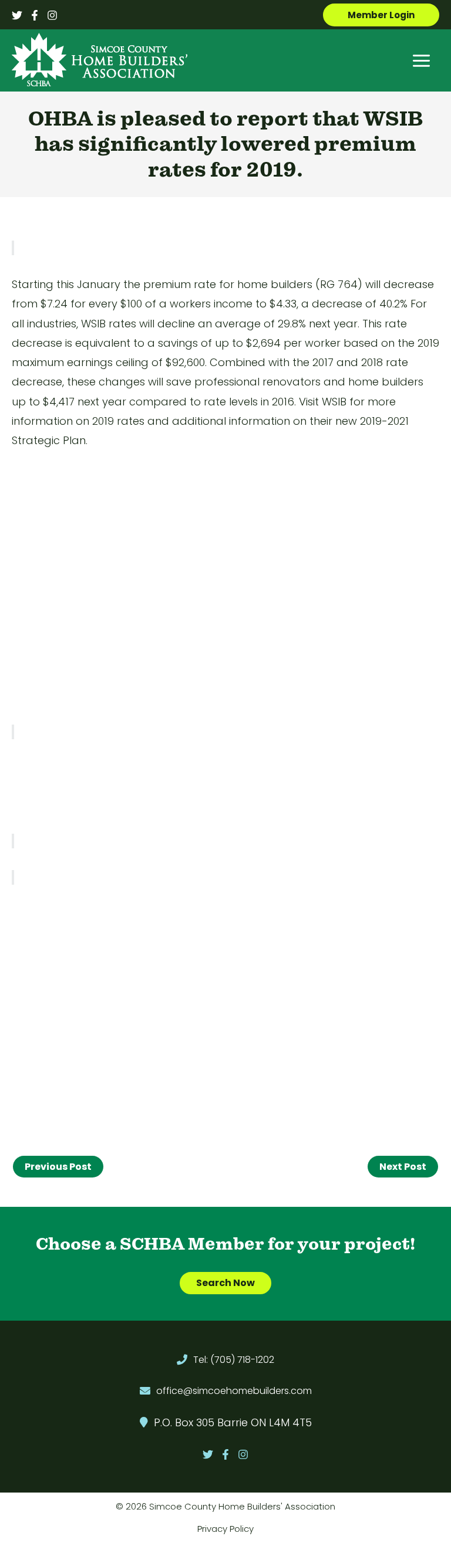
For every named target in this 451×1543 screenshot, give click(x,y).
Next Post (402, 1166)
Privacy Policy (225, 1528)
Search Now (225, 1283)
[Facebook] (34, 15)
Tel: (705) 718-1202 (233, 1359)
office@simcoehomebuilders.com (234, 1391)
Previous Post (58, 1166)
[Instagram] (52, 15)
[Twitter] (17, 15)
